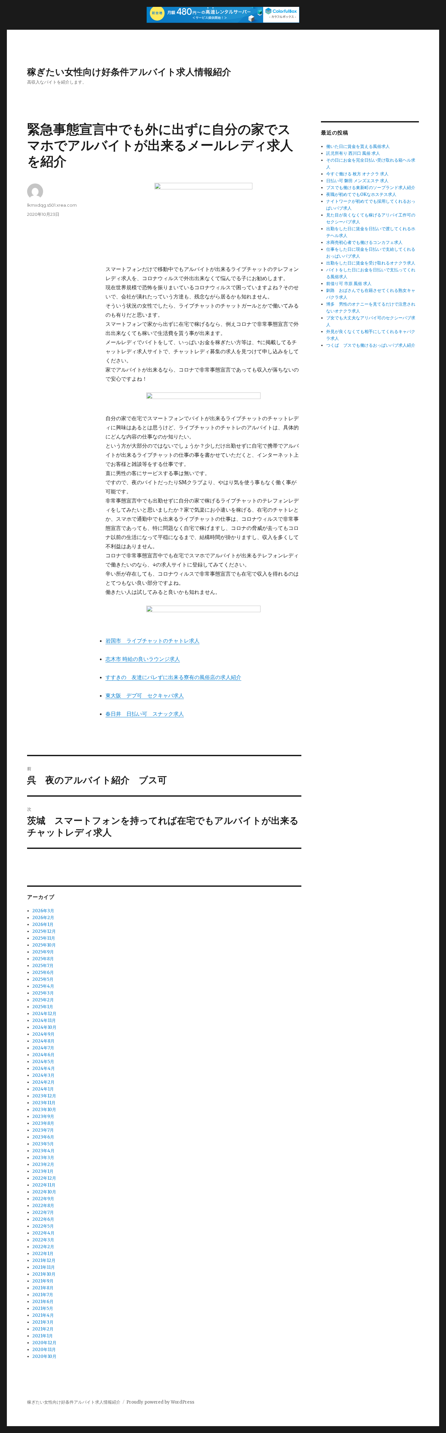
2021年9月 (43, 1281)
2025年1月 (42, 1007)
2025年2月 (43, 1000)
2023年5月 (43, 1144)
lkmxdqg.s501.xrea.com (52, 205)
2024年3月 (43, 1075)
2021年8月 (43, 1288)
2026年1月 (43, 924)
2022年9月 (43, 1199)
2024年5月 (43, 1061)
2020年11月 (44, 1349)
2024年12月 (44, 1013)
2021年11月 (43, 1267)
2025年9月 (43, 952)
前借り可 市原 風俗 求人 (349, 283)
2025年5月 (43, 979)
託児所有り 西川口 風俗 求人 (353, 153)
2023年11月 (44, 1103)
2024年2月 (43, 1082)
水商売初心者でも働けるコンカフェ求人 (364, 242)
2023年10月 (44, 1109)
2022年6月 (43, 1219)
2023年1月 (43, 1171)
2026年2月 (43, 917)
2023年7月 (43, 1130)
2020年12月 (44, 1342)
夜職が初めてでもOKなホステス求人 (361, 194)
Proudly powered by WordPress (160, 1402)
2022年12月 (44, 1178)
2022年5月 (43, 1226)
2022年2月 (43, 1247)
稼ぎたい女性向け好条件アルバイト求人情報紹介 (129, 71)
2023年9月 (43, 1116)
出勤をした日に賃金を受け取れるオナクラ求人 (370, 263)
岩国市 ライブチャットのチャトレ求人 (152, 640)
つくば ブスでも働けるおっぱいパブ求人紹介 (370, 345)
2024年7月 (43, 1048)
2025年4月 (43, 986)
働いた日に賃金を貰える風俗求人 (358, 146)
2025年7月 (43, 965)
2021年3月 (43, 1322)
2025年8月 (43, 959)
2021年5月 (42, 1308)
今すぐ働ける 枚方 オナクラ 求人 (357, 174)
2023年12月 (44, 1096)
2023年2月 (43, 1164)
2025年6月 (43, 972)
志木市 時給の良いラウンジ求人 (142, 659)
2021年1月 (42, 1336)
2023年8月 (43, 1123)
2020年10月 (44, 1356)
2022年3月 (43, 1240)
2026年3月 (43, 911)
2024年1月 (43, 1089)
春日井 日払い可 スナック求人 (144, 713)
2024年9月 (43, 1034)
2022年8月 (43, 1205)
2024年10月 (44, 1027)
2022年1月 (43, 1253)
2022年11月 (44, 1185)
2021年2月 (43, 1329)
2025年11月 (43, 938)
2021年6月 (43, 1301)
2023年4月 (43, 1151)
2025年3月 (43, 993)
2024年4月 (43, 1068)
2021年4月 (43, 1315)
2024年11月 (44, 1020)
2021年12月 (44, 1260)
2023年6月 (43, 1137)
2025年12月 (44, 931)
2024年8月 (43, 1041)
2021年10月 (44, 1274)
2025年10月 (44, 945)
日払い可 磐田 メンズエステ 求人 (357, 180)
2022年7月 (43, 1212)
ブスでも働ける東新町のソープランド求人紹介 (370, 187)
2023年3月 (43, 1157)
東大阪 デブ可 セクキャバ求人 (144, 695)
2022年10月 (44, 1192)
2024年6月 (43, 1055)
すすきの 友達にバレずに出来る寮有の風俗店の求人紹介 (173, 677)
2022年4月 (43, 1233)
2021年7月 (42, 1295)
